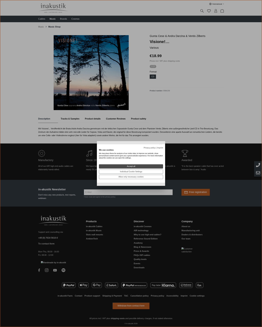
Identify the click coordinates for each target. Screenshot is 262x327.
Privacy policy (149, 148)
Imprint (160, 148)
